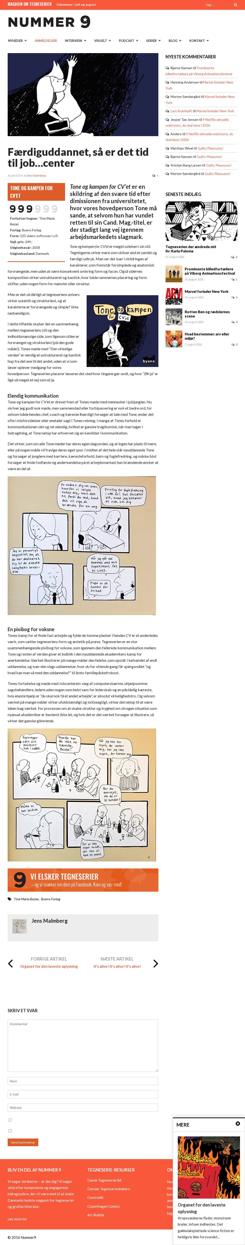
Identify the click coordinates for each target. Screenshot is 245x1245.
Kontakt (197, 41)
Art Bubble (95, 1215)
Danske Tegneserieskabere (108, 1189)
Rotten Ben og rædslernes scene (207, 314)
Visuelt (100, 41)
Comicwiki (95, 1197)
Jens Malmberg (36, 175)
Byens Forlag (50, 899)
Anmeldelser (46, 41)
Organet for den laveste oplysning (49, 966)
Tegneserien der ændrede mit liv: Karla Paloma (191, 249)
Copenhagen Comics (103, 1206)
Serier (151, 41)
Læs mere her (17, 1219)
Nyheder (15, 41)
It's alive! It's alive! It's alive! (117, 966)
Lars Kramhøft (181, 111)
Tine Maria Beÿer (26, 899)
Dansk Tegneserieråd (104, 1180)
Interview (73, 41)
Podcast (126, 41)
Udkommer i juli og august (76, 4)
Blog (173, 41)
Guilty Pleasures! (210, 148)
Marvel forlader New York (215, 111)
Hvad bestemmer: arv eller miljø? (207, 336)
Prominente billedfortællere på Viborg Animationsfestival (210, 271)
